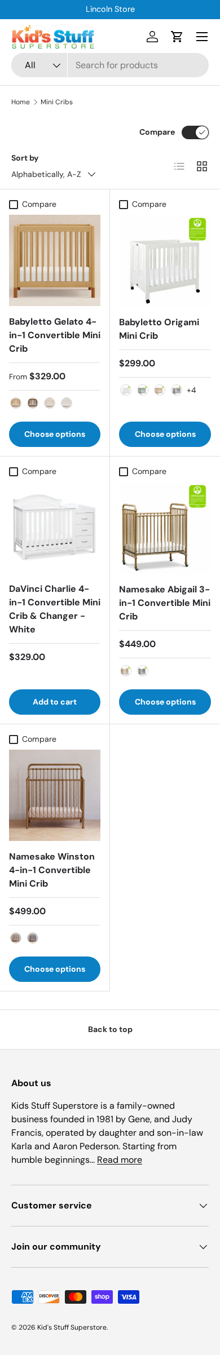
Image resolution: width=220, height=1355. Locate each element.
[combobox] (110, 65)
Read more (119, 1160)
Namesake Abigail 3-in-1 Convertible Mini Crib (164, 602)
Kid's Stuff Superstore (72, 1327)
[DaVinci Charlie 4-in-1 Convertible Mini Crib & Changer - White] (54, 527)
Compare (157, 132)
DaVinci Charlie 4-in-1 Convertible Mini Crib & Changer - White (54, 609)
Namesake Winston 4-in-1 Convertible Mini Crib (52, 870)
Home (20, 102)
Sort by (25, 158)
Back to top (110, 1029)
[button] (177, 36)
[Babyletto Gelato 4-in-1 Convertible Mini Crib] (54, 260)
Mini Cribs (57, 102)
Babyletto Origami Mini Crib (159, 329)
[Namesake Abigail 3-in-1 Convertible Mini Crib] (165, 528)
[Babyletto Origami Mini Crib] (165, 261)
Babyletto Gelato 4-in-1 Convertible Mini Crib (54, 335)
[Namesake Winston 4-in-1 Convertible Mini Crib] (54, 795)
